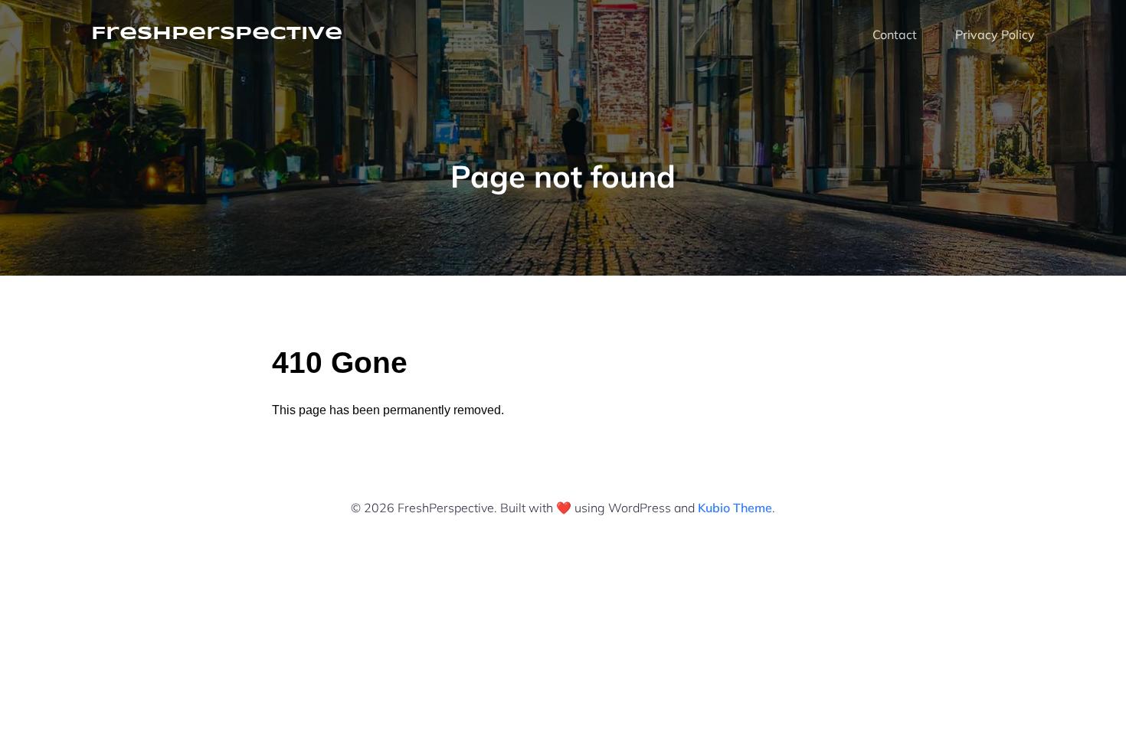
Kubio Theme (735, 507)
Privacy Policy (995, 34)
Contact (894, 34)
